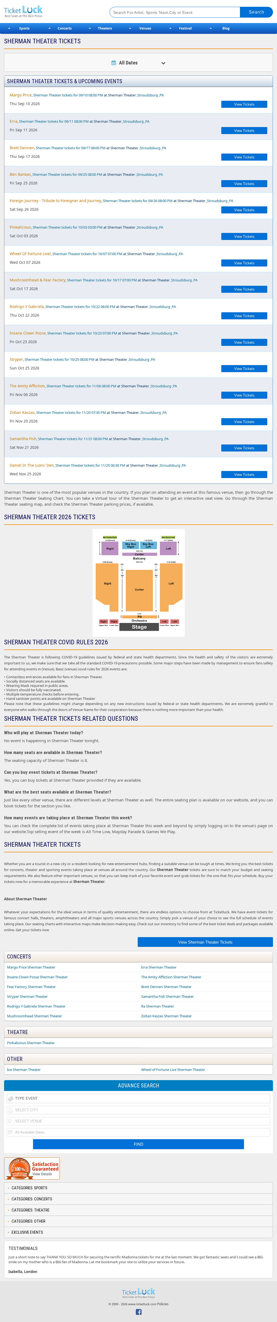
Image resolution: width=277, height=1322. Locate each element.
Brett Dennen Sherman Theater (166, 986)
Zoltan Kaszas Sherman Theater (166, 1016)
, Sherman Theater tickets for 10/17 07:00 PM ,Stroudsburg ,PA (103, 279)
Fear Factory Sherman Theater (31, 986)
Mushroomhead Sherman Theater (34, 1016)
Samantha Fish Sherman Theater (167, 996)
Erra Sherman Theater (158, 967)
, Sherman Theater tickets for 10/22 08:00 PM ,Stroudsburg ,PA (93, 306)
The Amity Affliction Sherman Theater (171, 977)
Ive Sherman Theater (24, 1069)
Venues (145, 28)
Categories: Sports (29, 1187)
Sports (24, 28)
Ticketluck (51, 11)
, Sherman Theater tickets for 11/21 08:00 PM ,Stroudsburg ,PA (89, 438)
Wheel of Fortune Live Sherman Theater (173, 1069)
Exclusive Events (27, 1232)
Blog (226, 28)
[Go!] (256, 12)
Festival (185, 28)
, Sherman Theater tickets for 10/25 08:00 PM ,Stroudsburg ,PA (82, 359)
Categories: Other (28, 1221)
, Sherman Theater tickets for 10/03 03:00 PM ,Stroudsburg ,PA (86, 227)
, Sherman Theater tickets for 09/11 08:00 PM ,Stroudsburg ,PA (79, 121)
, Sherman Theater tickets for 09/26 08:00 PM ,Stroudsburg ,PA (121, 200)
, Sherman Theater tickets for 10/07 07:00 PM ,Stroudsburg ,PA (96, 253)
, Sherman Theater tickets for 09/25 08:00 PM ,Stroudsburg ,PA (86, 174)
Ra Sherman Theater (157, 1006)
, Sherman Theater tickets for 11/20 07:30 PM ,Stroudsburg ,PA (88, 412)
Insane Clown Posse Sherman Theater (37, 977)
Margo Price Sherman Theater (31, 967)
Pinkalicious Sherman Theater (31, 1042)
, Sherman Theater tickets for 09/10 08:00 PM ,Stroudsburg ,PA (87, 95)
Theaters (105, 28)
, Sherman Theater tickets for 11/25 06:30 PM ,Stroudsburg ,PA (98, 465)
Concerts (65, 28)
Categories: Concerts (32, 1199)
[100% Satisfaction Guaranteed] (32, 1168)
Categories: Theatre (31, 1210)
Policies (163, 1304)
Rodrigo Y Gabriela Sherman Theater (36, 1006)
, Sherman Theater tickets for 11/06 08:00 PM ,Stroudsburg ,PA (93, 385)
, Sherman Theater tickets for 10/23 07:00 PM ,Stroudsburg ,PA (94, 333)
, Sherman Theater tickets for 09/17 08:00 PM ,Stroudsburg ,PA (88, 147)
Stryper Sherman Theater (27, 996)
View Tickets (244, 104)
